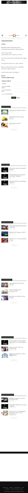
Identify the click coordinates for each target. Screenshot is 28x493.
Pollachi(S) (13, 38)
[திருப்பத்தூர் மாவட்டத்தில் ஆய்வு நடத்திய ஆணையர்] (4, 298)
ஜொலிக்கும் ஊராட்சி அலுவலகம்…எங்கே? (17, 232)
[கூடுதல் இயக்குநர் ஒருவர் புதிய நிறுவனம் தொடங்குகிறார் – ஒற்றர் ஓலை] (4, 176)
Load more (13, 129)
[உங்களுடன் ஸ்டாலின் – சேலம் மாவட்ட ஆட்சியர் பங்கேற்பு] (4, 349)
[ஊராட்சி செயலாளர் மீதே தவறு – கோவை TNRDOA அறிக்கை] (4, 355)
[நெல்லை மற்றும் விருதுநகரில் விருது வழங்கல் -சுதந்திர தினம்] (4, 227)
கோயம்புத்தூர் (7, 38)
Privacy (23, 487)
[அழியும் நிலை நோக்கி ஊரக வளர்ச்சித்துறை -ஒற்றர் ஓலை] (4, 183)
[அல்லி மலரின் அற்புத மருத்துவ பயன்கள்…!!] (4, 112)
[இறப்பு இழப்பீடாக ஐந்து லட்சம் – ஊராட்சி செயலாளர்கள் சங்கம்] (4, 400)
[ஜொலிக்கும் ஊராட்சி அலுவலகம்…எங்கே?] (4, 234)
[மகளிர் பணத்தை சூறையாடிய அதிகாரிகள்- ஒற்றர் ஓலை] (4, 170)
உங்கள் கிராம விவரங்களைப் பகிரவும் (17, 489)
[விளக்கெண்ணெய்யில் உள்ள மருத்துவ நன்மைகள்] (4, 118)
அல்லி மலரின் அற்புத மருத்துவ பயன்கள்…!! (17, 110)
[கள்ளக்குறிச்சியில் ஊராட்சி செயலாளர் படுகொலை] (4, 285)
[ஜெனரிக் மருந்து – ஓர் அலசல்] (4, 125)
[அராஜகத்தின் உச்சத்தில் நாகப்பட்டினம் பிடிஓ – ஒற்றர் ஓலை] (4, 406)
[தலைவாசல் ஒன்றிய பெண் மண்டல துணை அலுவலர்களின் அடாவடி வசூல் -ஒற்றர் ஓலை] (4, 342)
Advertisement (17, 487)
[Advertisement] (14, 19)
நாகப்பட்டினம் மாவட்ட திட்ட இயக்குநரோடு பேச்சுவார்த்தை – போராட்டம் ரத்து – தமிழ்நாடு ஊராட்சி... (17, 413)
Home (2, 38)
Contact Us (11, 487)
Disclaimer (7, 489)
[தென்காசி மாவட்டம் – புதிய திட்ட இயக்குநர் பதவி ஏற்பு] (4, 240)
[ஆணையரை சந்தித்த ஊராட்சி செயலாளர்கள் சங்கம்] (4, 291)
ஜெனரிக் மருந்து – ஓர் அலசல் (15, 123)
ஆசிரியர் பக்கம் (5, 487)
